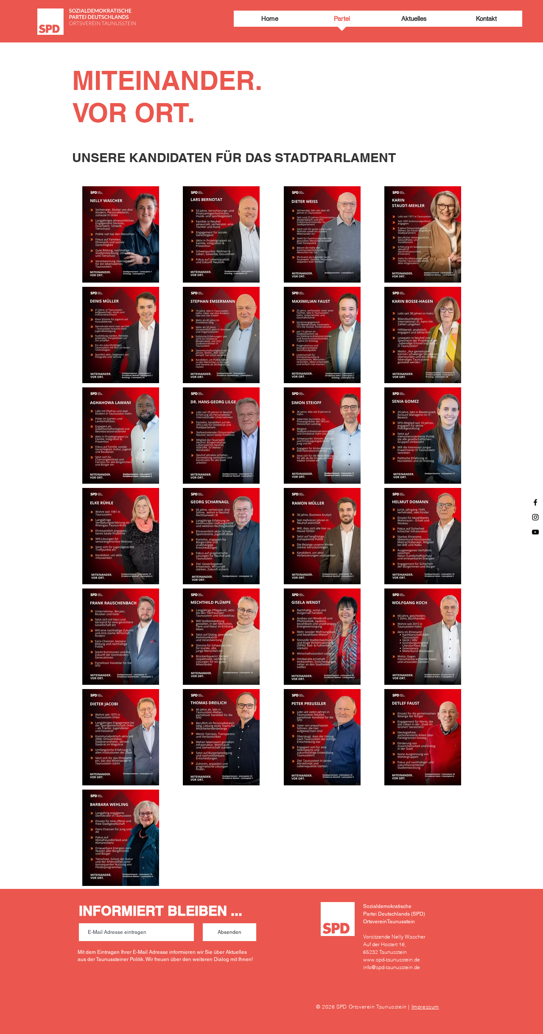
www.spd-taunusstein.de (391, 959)
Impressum (425, 1006)
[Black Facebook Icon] (535, 502)
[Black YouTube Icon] (535, 532)
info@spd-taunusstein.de (391, 967)
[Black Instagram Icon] (535, 517)
